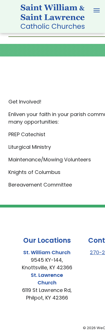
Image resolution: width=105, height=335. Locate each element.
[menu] (96, 10)
